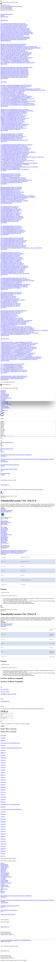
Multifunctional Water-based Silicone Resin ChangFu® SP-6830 (14, 72)
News (2, 409)
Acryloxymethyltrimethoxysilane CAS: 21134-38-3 (12, 126)
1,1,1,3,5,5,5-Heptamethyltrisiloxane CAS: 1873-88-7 (12, 367)
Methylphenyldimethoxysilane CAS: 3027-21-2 (11, 189)
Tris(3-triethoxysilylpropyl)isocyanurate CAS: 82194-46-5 (13, 246)
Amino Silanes (4, 141)
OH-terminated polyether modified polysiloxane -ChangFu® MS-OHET (16, 52)
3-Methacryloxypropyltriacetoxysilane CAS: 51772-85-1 (13, 121)
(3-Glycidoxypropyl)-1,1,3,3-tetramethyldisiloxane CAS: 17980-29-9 (15, 97)
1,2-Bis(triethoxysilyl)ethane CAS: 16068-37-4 (11, 261)
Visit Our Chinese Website (6, 7)
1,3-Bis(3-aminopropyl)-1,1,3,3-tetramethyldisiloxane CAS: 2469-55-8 (16, 345)
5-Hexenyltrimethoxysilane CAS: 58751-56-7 (10, 313)
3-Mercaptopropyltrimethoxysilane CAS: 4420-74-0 (12, 133)
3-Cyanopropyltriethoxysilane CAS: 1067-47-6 (11, 228)
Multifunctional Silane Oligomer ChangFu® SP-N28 (12, 35)
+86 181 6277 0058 (5, 691)
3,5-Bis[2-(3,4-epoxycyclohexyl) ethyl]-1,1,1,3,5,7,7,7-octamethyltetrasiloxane (17, 103)
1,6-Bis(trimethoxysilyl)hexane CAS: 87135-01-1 (11, 262)
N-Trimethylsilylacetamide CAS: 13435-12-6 (10, 306)
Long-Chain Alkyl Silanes (6, 203)
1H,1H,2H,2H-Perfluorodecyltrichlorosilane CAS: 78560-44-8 (14, 286)
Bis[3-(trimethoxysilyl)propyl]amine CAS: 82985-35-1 (12, 263)
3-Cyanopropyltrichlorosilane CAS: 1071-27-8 (11, 226)
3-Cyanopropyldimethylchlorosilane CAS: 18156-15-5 (12, 232)
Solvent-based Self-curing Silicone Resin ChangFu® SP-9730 (14, 75)
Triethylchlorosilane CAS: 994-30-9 (8, 296)
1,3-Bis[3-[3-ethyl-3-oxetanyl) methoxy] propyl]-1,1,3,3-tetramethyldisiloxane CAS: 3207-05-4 (21, 357)
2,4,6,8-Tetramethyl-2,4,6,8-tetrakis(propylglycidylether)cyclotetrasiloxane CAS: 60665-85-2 (21, 88)
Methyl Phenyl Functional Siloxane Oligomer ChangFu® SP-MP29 (15, 37)
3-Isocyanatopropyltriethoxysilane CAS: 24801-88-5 (12, 239)
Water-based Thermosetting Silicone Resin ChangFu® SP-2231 (14, 68)
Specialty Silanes (4, 78)
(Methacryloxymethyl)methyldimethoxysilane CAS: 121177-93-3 (15, 118)
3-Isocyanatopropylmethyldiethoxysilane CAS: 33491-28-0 (13, 241)
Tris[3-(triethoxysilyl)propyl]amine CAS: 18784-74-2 (12, 161)
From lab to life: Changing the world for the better (11, 6)
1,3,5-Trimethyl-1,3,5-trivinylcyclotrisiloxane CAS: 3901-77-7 (14, 178)
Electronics (3, 393)
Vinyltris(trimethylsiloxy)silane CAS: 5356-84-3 (11, 175)
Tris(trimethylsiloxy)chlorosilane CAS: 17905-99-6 (12, 318)
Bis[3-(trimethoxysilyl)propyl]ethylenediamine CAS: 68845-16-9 (15, 266)
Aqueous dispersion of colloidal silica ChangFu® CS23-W (13, 377)
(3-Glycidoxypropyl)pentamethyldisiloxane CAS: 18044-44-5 (14, 100)
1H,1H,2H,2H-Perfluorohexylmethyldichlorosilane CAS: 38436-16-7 (16, 284)
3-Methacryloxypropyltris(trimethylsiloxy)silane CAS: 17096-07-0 (15, 109)
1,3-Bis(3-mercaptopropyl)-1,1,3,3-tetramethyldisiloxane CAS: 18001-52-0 (17, 349)
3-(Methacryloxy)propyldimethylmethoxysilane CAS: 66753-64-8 (15, 124)
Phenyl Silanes (4, 183)
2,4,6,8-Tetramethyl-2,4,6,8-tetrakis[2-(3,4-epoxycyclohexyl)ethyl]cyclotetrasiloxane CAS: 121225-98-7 (23, 90)
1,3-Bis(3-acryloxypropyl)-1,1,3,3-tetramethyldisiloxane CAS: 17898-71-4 (17, 354)
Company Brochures (5, 407)
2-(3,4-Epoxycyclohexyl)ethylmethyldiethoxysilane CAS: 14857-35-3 (16, 86)
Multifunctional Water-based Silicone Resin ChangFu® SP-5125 (14, 71)
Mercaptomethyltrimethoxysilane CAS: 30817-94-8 (12, 137)
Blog (2, 890)
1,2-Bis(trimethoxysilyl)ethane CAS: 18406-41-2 (11, 259)
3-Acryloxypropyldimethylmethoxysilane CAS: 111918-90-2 (14, 125)
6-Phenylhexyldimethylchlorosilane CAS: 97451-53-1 (12, 194)
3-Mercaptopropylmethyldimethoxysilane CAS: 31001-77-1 (13, 136)
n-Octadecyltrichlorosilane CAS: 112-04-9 (10, 211)
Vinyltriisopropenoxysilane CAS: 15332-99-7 (10, 173)
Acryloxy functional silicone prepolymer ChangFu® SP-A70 (14, 26)
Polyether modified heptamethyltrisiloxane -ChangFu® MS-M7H (15, 59)
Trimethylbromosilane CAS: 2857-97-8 (9, 302)
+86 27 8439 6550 (5, 689)
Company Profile (4, 406)
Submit (2, 726)
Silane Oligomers (4, 20)
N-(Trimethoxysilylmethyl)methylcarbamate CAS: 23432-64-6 (14, 147)
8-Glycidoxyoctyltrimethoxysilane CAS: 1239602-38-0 (12, 91)
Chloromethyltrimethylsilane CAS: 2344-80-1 (10, 304)
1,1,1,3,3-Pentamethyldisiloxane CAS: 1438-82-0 (11, 365)
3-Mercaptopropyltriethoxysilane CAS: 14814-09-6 (12, 135)
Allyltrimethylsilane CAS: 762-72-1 (8, 325)
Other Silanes (3, 307)
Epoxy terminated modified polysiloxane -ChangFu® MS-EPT (14, 56)
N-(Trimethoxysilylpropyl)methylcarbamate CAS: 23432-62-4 (14, 145)
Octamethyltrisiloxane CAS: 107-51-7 (9, 316)
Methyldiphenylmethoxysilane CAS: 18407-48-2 (11, 202)
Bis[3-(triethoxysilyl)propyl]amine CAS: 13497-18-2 (12, 264)
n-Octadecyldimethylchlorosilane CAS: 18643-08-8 (12, 216)
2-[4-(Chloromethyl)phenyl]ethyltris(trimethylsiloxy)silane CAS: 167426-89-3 (17, 280)
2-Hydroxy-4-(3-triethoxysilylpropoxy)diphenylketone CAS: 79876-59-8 (16, 320)
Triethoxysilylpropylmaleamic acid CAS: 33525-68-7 (12, 319)
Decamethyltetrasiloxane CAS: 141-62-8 (9, 315)
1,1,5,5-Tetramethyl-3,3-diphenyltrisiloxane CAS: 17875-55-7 (14, 370)
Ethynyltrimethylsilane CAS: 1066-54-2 (9, 301)
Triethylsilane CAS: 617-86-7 (7, 295)
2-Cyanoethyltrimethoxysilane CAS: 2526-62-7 (11, 233)
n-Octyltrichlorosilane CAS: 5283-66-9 (9, 207)
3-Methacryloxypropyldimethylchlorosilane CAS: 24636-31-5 (14, 112)
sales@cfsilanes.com (5, 701)
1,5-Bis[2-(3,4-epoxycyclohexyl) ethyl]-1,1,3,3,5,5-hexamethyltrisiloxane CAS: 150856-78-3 (21, 358)
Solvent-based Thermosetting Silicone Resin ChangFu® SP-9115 (15, 74)
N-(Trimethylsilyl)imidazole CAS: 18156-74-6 (11, 303)
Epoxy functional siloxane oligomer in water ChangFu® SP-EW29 (15, 28)
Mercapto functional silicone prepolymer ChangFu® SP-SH (13, 27)
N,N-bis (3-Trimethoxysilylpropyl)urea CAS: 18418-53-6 (13, 268)
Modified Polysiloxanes (6, 40)
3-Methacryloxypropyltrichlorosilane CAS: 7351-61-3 (12, 120)
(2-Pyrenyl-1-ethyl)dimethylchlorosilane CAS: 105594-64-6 (13, 323)
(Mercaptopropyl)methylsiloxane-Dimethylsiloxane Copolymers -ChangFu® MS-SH (19, 46)
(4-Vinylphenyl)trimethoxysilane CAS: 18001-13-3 (12, 182)
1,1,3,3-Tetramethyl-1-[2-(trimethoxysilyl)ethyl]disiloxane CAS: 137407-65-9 (17, 331)
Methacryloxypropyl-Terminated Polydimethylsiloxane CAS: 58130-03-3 (16, 355)
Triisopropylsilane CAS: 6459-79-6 (8, 297)
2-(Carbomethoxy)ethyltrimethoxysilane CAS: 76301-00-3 (13, 324)
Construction (3, 399)
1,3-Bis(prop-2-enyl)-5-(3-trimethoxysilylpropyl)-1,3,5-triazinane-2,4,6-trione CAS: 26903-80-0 (21, 247)
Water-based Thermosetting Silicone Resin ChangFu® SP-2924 (14, 69)
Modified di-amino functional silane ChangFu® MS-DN (13, 45)
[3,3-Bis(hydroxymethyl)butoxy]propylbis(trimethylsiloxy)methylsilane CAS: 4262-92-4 (20, 332)
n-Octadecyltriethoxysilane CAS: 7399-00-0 (10, 215)
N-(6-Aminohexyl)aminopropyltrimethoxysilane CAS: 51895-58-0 (15, 149)
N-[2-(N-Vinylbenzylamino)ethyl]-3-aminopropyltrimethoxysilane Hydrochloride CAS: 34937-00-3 (22, 157)
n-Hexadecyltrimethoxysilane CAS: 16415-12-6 (11, 212)
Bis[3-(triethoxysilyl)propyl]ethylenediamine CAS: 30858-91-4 (14, 267)
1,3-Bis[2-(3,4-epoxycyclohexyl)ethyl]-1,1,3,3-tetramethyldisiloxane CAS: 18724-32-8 (19, 343)
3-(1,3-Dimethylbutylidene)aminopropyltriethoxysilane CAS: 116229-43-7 (17, 144)
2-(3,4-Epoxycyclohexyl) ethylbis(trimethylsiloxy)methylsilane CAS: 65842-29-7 (18, 101)
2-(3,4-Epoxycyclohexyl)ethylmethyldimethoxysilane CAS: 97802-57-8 (16, 85)
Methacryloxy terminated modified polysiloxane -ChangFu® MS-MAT (16, 54)
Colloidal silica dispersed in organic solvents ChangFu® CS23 (14, 376)
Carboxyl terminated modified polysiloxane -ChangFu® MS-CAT (15, 55)
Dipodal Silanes (4, 249)
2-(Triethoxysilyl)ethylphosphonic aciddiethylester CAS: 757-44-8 (15, 334)
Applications (3, 390)
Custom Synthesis (4, 401)
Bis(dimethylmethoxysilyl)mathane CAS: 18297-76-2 (12, 258)
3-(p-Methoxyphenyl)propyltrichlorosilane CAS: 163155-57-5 (14, 198)
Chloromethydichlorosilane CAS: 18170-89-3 (10, 287)
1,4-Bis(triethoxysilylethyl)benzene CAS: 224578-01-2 (12, 271)
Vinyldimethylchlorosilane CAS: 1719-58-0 (10, 176)
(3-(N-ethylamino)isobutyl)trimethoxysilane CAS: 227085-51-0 (14, 154)
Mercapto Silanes (4, 130)
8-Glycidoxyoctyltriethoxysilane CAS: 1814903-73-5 (12, 92)
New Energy (3, 391)
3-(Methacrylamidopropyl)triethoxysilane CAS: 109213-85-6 (14, 159)
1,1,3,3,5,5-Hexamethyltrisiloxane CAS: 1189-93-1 (12, 366)
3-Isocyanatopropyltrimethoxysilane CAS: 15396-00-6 (12, 238)
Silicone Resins (4, 63)
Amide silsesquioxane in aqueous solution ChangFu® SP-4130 (14, 77)
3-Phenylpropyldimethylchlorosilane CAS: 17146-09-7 (12, 192)
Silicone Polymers (4, 16)
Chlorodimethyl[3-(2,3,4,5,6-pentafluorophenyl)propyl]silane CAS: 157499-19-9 (18, 197)
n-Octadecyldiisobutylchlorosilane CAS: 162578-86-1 (12, 217)
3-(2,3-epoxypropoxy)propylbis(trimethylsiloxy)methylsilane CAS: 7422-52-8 (17, 98)
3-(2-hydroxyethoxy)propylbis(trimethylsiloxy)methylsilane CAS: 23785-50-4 (17, 329)
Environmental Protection (6, 398)
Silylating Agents (4, 289)
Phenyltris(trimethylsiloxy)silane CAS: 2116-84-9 (11, 188)
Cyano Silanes (4, 222)
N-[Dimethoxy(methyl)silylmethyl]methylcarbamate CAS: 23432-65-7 (16, 148)
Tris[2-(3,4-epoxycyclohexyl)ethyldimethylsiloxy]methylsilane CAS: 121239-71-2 (18, 104)
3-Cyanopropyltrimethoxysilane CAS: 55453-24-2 (11, 227)
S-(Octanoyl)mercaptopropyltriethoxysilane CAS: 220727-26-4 (14, 140)
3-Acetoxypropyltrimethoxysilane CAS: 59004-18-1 (12, 123)
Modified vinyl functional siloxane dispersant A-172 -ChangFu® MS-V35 (17, 49)
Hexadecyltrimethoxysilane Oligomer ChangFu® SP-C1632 (14, 39)
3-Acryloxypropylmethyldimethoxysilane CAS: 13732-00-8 (13, 115)
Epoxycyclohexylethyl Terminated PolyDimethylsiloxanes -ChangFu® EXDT (17, 62)
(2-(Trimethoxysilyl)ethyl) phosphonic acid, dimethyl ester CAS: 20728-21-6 (17, 328)
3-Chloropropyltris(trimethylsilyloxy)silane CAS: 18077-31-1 (14, 278)
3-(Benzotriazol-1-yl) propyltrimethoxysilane (10, 168)
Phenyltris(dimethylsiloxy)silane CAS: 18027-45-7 (11, 369)
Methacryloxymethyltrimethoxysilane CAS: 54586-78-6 (13, 116)
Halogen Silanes (4, 274)
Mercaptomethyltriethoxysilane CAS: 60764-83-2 (11, 138)
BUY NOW (3, 509)
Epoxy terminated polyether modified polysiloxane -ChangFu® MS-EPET (17, 57)
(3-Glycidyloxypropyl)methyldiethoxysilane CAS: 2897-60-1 (14, 95)
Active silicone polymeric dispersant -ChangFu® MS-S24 (13, 50)
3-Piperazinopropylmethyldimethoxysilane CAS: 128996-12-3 (14, 155)
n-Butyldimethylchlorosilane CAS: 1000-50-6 (10, 220)
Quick (2, 887)
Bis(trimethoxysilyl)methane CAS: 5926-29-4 (10, 255)
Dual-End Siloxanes (5, 338)
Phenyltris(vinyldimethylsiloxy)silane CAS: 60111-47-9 (12, 199)
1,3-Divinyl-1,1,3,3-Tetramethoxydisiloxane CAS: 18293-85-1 (14, 181)
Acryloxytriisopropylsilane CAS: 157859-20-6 (11, 129)
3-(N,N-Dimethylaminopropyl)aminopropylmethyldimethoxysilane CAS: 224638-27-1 (19, 163)
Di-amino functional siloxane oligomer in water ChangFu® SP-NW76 (16, 31)
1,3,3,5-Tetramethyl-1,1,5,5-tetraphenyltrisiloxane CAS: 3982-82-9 (15, 61)
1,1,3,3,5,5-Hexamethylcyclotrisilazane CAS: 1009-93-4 (13, 300)
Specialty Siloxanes (5, 335)
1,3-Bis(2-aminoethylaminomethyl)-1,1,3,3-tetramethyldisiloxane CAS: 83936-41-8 (19, 347)
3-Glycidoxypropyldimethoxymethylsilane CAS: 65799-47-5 (14, 87)
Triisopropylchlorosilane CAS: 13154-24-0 (10, 298)
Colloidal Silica (4, 372)
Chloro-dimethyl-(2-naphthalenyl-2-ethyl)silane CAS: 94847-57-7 (15, 321)
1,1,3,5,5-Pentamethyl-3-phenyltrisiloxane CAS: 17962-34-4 (14, 371)
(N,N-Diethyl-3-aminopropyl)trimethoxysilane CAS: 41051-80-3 (15, 169)
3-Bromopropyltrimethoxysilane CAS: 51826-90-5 (11, 281)
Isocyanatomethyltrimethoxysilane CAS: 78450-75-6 (12, 243)
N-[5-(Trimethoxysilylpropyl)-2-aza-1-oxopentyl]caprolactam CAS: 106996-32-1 (18, 152)
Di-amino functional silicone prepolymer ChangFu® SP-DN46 (14, 24)
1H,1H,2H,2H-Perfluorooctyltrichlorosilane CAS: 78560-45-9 (14, 285)
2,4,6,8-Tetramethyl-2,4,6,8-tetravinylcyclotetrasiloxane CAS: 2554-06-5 (16, 180)
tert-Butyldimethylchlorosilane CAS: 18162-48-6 (11, 292)
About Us (3, 405)
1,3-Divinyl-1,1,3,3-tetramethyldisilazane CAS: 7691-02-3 (13, 177)
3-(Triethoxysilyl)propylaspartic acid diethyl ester (11, 165)
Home (2, 493)
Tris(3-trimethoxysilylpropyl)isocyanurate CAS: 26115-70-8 (13, 245)
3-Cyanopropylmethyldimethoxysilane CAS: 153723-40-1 (13, 230)
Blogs (2, 411)
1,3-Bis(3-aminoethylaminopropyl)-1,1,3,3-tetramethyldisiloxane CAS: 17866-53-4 (18, 348)
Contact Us (3, 412)
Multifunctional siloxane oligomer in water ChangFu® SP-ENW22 (15, 38)
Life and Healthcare (5, 395)
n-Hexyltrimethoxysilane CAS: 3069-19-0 (10, 206)
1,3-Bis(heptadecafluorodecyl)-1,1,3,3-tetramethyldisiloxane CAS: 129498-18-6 (18, 353)
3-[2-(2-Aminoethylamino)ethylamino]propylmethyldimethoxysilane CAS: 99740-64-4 (19, 166)
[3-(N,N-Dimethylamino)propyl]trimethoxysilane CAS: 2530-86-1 (15, 153)
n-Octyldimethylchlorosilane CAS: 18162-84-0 (11, 209)
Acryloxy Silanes (4, 106)
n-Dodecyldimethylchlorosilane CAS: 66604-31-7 (11, 210)
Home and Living (4, 396)
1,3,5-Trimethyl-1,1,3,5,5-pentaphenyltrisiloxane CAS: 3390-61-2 (15, 60)
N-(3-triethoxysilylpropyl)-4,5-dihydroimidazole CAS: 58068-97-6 (15, 164)
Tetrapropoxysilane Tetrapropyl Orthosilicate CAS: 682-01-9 (14, 310)
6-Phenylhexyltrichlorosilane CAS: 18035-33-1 (11, 193)
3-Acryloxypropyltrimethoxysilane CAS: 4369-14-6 (12, 114)
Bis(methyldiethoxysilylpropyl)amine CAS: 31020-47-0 (13, 269)
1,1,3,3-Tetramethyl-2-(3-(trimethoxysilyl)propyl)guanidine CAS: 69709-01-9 (17, 160)
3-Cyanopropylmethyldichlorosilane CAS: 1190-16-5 (12, 229)
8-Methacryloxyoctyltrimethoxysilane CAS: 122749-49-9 (13, 119)
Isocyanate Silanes (4, 234)
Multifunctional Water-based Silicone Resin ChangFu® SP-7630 (14, 73)
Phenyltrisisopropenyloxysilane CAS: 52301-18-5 (11, 187)
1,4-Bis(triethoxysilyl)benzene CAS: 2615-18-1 (11, 252)
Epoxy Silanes (4, 81)
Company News (4, 410)
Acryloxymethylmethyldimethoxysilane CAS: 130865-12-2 (13, 128)
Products (2, 15)
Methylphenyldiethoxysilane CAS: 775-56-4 (10, 190)
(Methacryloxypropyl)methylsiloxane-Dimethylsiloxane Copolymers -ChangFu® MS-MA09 (20, 47)
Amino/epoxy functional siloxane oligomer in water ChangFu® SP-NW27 (17, 32)
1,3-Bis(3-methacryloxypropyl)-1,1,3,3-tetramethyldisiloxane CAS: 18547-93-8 (18, 344)
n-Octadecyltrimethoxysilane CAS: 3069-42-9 (10, 214)
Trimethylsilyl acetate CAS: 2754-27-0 (9, 314)
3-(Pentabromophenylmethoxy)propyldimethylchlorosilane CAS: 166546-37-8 (17, 195)
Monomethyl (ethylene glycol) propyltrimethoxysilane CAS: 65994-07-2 (16, 326)
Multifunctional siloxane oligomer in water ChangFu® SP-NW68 (15, 34)
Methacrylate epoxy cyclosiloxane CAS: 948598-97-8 (12, 93)
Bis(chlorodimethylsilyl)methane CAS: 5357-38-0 (11, 257)
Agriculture (3, 400)
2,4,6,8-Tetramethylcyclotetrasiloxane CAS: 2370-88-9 (12, 364)
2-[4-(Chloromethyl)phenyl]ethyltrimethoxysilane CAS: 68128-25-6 (15, 279)
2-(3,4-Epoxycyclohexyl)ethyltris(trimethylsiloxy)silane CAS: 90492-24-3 (16, 96)
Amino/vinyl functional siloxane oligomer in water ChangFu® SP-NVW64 (17, 33)
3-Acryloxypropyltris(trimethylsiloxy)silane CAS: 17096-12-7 (14, 113)
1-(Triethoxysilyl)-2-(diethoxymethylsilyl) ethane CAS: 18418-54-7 (15, 273)
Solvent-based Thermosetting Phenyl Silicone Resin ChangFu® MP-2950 (16, 67)
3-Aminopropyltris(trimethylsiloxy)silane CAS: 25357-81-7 (13, 158)
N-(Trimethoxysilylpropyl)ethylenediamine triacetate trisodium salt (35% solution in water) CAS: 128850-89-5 (24, 330)
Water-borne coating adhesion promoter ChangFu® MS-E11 (14, 44)
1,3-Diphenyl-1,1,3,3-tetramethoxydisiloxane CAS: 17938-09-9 (14, 200)
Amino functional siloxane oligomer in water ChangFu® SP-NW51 (15, 29)
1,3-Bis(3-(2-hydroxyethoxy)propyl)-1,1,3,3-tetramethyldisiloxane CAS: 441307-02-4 (19, 359)
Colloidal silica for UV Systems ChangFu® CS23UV (12, 378)
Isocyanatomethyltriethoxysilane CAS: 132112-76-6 (12, 244)
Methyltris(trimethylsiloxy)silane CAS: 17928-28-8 (12, 312)
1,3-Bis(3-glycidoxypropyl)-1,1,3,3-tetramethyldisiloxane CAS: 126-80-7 (16, 342)
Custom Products (4, 402)
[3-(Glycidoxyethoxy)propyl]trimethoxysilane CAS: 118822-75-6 (15, 102)
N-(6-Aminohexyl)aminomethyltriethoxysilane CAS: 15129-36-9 (15, 150)
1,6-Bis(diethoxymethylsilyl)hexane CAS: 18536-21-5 (12, 272)
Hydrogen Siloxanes (5, 360)
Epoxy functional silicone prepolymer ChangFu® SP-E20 (13, 23)
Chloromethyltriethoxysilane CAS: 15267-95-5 (11, 283)
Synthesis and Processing (6, 404)
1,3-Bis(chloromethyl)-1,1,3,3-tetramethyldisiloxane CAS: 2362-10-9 (15, 352)
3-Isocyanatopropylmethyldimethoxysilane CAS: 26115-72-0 (14, 240)
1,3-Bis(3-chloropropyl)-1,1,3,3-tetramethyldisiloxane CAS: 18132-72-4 (16, 350)
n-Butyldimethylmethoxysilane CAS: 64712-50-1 (11, 218)
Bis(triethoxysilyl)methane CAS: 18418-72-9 (10, 256)
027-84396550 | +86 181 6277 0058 (8, 694)
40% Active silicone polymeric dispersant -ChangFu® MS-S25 (14, 51)
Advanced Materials (5, 394)
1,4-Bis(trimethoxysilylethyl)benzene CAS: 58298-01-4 (13, 253)
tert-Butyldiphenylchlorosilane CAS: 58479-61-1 (11, 293)
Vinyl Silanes (3, 170)
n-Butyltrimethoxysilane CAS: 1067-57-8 (9, 221)
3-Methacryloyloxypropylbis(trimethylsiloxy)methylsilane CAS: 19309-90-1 (17, 110)
